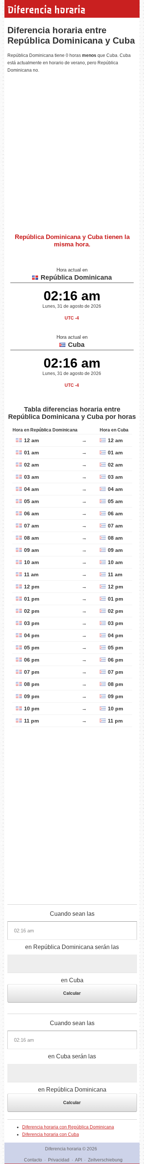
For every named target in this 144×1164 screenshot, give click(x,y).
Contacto (33, 1160)
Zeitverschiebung (105, 1160)
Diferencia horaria (46, 10)
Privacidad (58, 1160)
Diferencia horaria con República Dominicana (68, 1127)
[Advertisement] (72, 150)
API (78, 1160)
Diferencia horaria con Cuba (50, 1134)
